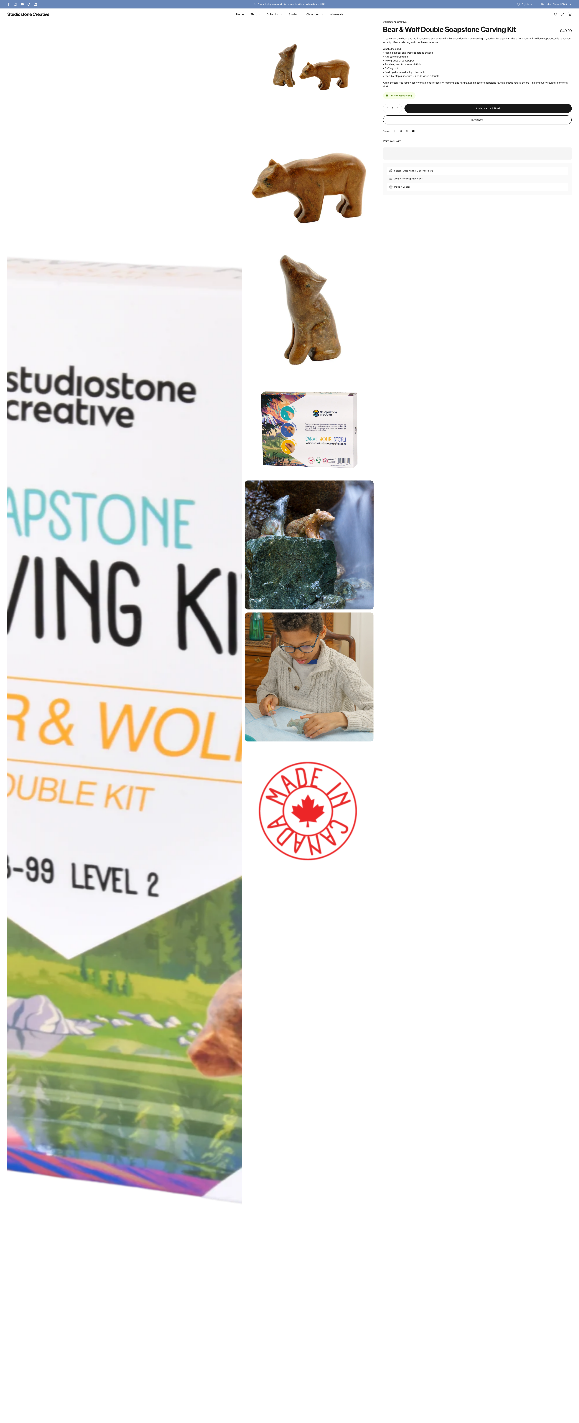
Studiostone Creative (28, 14)
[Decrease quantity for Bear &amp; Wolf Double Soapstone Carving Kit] (386, 108)
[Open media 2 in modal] (309, 67)
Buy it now (477, 119)
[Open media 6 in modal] (309, 544)
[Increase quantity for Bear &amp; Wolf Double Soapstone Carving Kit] (398, 108)
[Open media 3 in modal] (309, 181)
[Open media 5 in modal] (309, 429)
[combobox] (525, 4)
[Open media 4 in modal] (309, 313)
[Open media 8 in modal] (309, 812)
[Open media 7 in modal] (309, 676)
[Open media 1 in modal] (124, 720)
